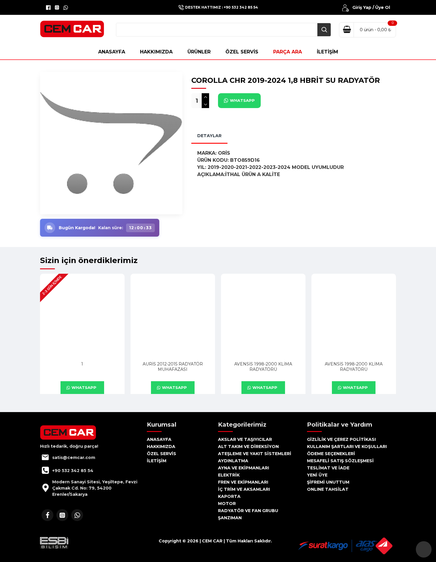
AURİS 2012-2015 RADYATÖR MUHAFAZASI (173, 366)
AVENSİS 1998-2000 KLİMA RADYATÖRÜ (263, 366)
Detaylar (209, 135)
